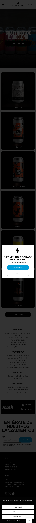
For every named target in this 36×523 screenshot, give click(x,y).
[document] (18, 261)
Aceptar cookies (18, 507)
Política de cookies (12, 520)
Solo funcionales (18, 512)
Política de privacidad (22, 520)
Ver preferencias (18, 517)
